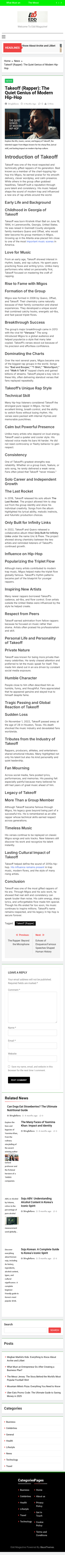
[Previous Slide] (57, 3)
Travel (9, 1466)
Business (10, 1422)
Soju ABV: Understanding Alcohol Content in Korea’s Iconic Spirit (37, 1202)
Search (8, 1324)
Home (39, 1490)
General (10, 1434)
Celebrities (11, 1428)
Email (12, 1040)
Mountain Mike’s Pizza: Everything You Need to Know (30, 3)
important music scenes (40, 241)
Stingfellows (13, 103)
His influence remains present (27, 867)
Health (9, 1440)
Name (12, 1027)
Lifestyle (10, 1447)
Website (12, 1053)
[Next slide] (61, 3)
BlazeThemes (47, 1547)
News (9, 80)
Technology (12, 1459)
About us (40, 1496)
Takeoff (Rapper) (25, 923)
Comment (14, 989)
